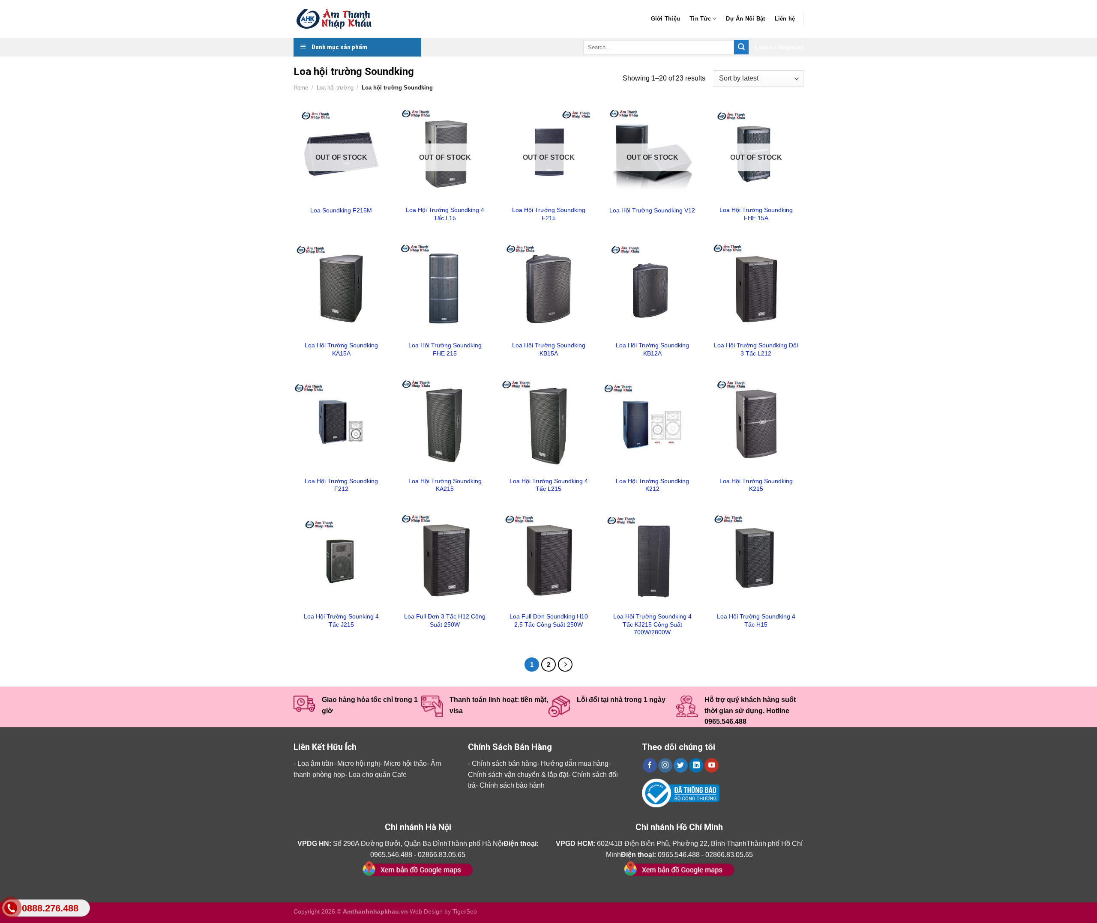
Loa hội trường (335, 87)
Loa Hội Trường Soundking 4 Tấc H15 (756, 620)
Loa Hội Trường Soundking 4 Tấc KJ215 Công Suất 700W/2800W (652, 624)
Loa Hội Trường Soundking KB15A (548, 349)
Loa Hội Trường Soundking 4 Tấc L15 (445, 213)
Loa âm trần (315, 763)
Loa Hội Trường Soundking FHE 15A (756, 213)
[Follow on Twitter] (681, 765)
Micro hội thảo (405, 763)
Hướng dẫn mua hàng (574, 763)
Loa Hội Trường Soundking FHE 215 (445, 349)
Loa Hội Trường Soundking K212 (652, 485)
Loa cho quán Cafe (378, 774)
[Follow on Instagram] (665, 765)
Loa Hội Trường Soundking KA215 (445, 485)
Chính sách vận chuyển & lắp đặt (518, 774)
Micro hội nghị (358, 763)
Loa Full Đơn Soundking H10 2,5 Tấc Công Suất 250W (549, 620)
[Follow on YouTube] (711, 765)
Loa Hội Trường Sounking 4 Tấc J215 (341, 620)
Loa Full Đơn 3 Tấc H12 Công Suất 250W (445, 620)
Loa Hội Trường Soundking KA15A (341, 349)
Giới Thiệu (665, 18)
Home (301, 87)
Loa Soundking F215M (341, 210)
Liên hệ (785, 18)
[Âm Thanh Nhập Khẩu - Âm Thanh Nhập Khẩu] (336, 19)
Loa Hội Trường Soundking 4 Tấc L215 (549, 485)
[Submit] (741, 47)
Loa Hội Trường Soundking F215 (548, 213)
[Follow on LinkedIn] (696, 765)
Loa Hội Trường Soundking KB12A (652, 349)
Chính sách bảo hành (512, 785)
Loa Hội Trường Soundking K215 (756, 485)
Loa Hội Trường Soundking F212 (341, 485)
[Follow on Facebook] (650, 765)
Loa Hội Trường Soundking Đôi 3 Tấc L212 (756, 349)
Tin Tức (700, 18)
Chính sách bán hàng (504, 763)
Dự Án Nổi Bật (745, 18)
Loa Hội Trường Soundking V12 (652, 210)
